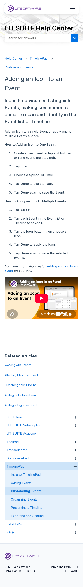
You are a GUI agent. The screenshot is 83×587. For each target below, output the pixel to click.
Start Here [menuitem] (14, 417)
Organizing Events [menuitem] (24, 499)
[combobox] (38, 38)
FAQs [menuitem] (10, 532)
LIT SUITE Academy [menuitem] (22, 433)
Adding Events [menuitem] (21, 483)
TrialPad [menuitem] (13, 442)
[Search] (74, 38)
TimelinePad (38, 58)
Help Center (13, 58)
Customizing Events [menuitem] (26, 491)
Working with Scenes (18, 365)
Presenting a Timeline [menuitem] (26, 508)
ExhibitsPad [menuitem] (15, 524)
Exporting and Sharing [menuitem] (27, 516)
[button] (75, 417)
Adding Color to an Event (20, 395)
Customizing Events (19, 67)
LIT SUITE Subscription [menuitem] (24, 425)
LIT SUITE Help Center (39, 28)
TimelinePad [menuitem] (15, 466)
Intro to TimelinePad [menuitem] (26, 475)
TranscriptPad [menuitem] (17, 450)
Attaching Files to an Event (21, 375)
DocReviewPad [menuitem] (18, 458)
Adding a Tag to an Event (21, 405)
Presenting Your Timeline (20, 385)
